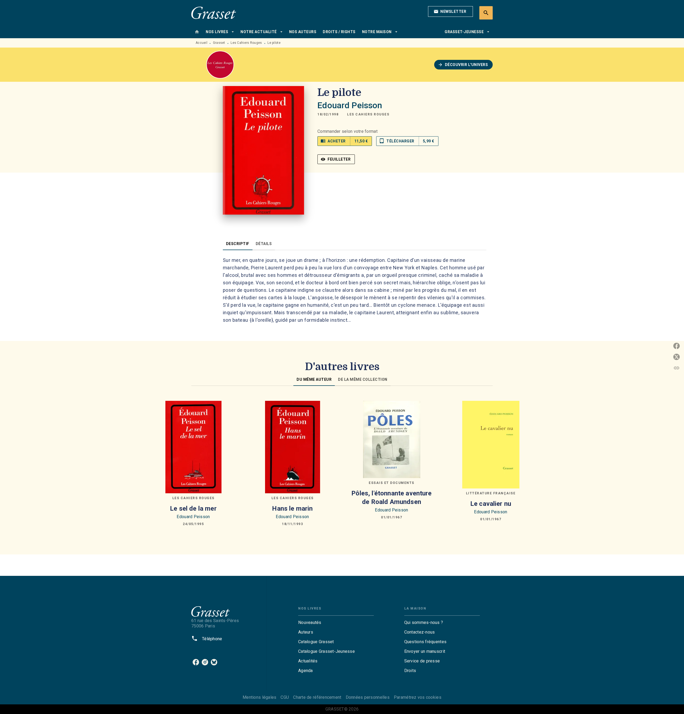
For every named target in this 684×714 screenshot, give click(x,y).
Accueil (201, 43)
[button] (450, 11)
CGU (285, 697)
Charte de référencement (317, 697)
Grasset (219, 43)
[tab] (197, 31)
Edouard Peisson (349, 105)
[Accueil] (213, 12)
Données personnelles (368, 697)
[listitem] (195, 662)
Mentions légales (259, 697)
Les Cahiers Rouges (246, 43)
